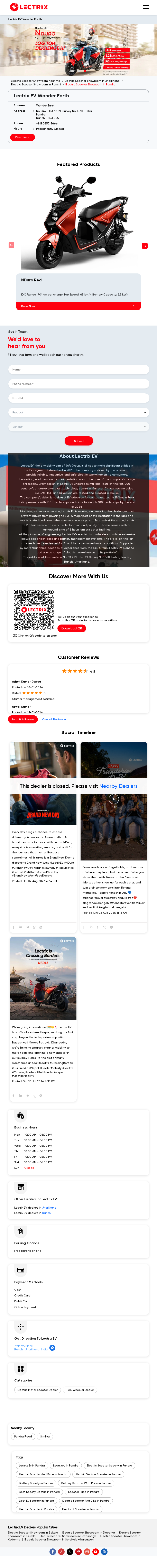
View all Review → (54, 719)
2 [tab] (78, 71)
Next (145, 245)
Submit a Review (22, 719)
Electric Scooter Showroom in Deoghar (88, 1532)
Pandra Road (23, 1436)
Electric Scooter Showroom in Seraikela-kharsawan (59, 1539)
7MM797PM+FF (24, 1345)
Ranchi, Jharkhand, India (31, 1349)
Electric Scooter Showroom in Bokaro (33, 1532)
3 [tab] (85, 71)
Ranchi (46, 1213)
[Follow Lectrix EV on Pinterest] (78, 1551)
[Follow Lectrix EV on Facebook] (52, 1551)
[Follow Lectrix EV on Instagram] (87, 1551)
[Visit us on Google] (61, 1551)
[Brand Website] (104, 1551)
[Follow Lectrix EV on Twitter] (69, 1551)
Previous (12, 245)
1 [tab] (72, 71)
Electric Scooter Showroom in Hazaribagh (68, 1536)
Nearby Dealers (118, 786)
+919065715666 (47, 123)
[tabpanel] (78, 50)
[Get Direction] (52, 1350)
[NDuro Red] (78, 222)
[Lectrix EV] (28, 7)
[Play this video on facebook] (114, 801)
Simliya (45, 1436)
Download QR (72, 628)
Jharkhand (49, 1207)
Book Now (28, 306)
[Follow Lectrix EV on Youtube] (95, 1551)
